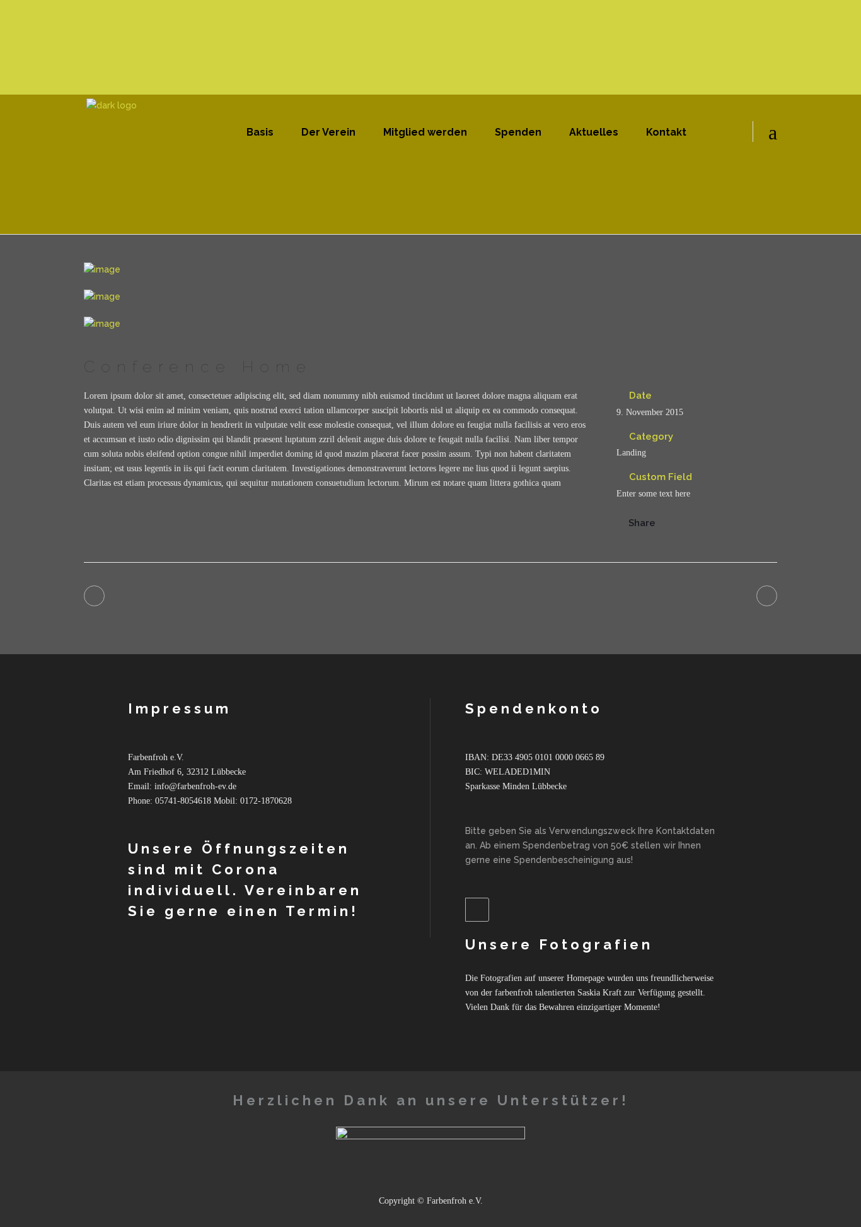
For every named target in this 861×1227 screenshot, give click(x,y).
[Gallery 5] (430, 297)
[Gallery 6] (430, 324)
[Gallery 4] (430, 269)
